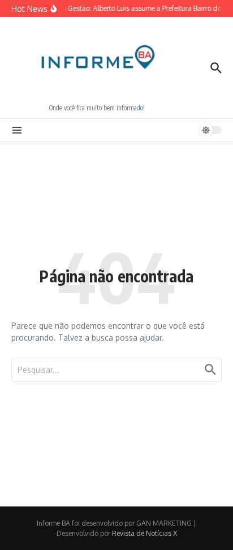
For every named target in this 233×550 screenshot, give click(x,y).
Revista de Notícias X (144, 533)
